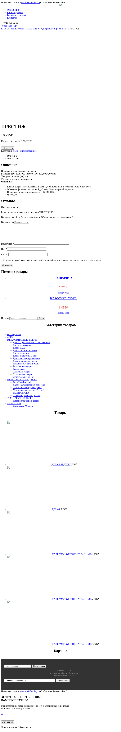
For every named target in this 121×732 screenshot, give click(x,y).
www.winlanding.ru (30, 2)
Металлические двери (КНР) (27, 387)
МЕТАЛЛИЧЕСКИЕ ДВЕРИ (22, 379)
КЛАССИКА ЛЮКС (63, 298)
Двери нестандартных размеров (29, 385)
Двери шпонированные (54, 28)
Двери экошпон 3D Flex (25, 355)
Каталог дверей (15, 12)
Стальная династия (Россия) (27, 395)
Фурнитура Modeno (23, 406)
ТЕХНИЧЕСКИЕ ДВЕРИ (20, 398)
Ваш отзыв (7, 244)
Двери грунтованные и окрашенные (31, 342)
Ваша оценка (7, 222)
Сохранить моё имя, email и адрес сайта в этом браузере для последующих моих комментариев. (53, 260)
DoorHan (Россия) (22, 382)
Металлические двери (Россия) (28, 390)
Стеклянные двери (22, 374)
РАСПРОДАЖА (21, 393)
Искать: (5, 318)
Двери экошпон (21, 353)
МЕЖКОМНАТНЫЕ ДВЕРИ (26, 28)
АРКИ (10, 337)
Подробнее (63, 292)
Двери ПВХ (19, 347)
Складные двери (21, 371)
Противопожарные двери (26, 401)
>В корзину (7, 148)
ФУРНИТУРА (14, 403)
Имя (4, 249)
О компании (13, 10)
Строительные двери (23, 377)
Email (4, 254)
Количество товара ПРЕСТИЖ (16, 141)
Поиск (41, 318)
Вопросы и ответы (16, 15)
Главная (5, 28)
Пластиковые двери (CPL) (26, 363)
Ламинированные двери (25, 361)
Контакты (12, 17)
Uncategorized (14, 334)
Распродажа (19, 369)
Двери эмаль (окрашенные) (26, 358)
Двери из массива (22, 345)
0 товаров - (9, 26)
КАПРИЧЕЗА (63, 278)
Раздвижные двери (22, 366)
